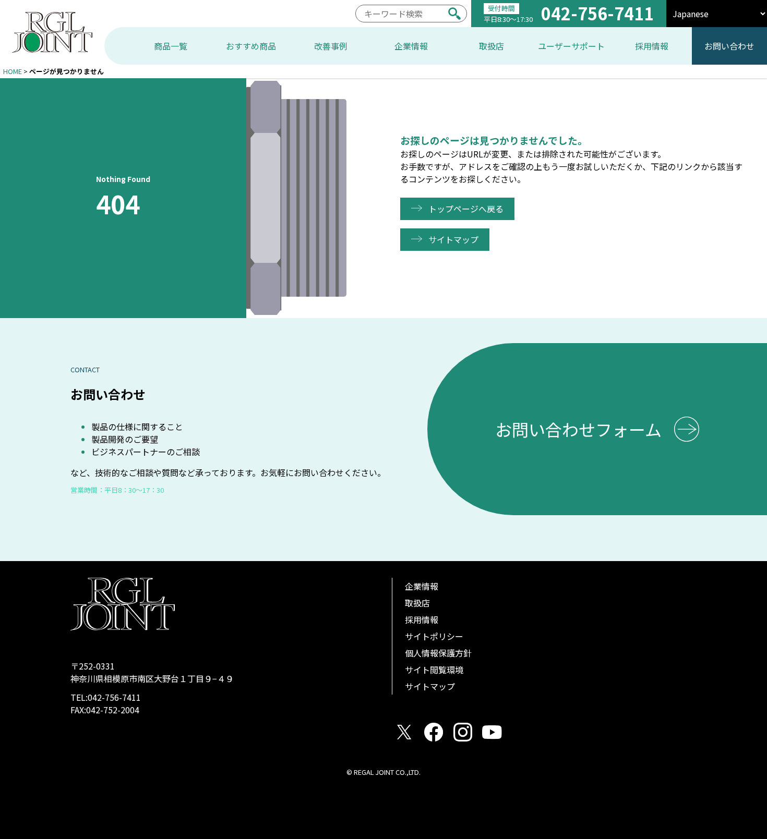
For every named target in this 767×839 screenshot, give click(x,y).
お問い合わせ (729, 46)
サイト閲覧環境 (434, 669)
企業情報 (421, 586)
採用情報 (421, 619)
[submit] (454, 13)
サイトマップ (453, 239)
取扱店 (417, 603)
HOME (12, 71)
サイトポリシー (434, 636)
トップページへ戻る (466, 208)
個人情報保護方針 (438, 653)
